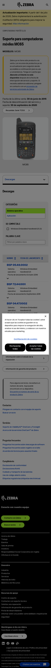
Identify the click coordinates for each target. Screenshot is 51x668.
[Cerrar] (45, 316)
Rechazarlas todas (15, 347)
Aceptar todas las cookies (36, 347)
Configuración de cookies (25, 339)
